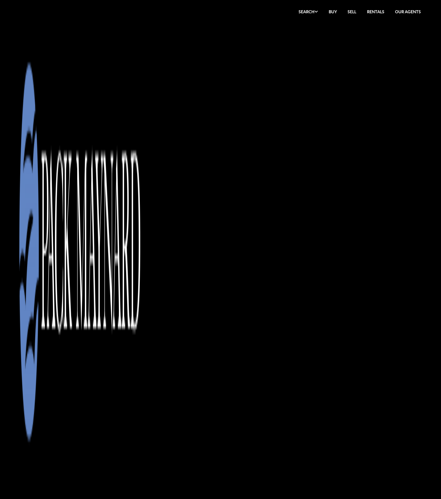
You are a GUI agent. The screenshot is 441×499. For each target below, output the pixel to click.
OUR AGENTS (408, 11)
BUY (333, 11)
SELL (352, 11)
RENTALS (375, 11)
